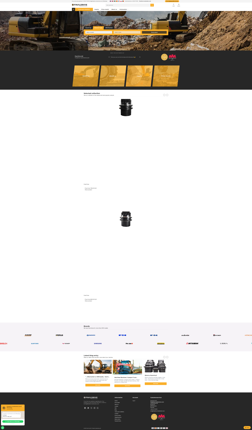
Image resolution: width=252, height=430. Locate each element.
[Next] (167, 95)
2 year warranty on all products (78, 1)
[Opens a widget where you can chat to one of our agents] (247, 427)
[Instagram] (94, 408)
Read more (113, 79)
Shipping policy (118, 417)
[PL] (121, 1)
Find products (86, 79)
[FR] (119, 1)
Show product (88, 189)
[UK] (110, 1)
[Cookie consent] (97, 408)
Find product (154, 32)
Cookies (116, 413)
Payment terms (118, 421)
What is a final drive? (151, 375)
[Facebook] (85, 408)
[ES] (117, 1)
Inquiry (116, 400)
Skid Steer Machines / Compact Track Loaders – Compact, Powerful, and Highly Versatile (126, 377)
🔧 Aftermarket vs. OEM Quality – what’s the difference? (97, 377)
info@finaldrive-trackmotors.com (92, 403)
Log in (134, 400)
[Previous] (164, 95)
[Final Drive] (126, 140)
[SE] (115, 1)
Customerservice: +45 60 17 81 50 (131, 1)
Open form (139, 79)
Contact (116, 406)
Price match (117, 402)
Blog (116, 409)
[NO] (112, 1)
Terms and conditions (119, 411)
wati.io (13, 423)
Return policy (117, 419)
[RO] (123, 1)
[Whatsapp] (88, 408)
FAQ (115, 408)
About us (117, 404)
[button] (12, 421)
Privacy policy (118, 415)
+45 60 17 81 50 (153, 409)
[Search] (152, 5)
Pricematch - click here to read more (91, 1)
